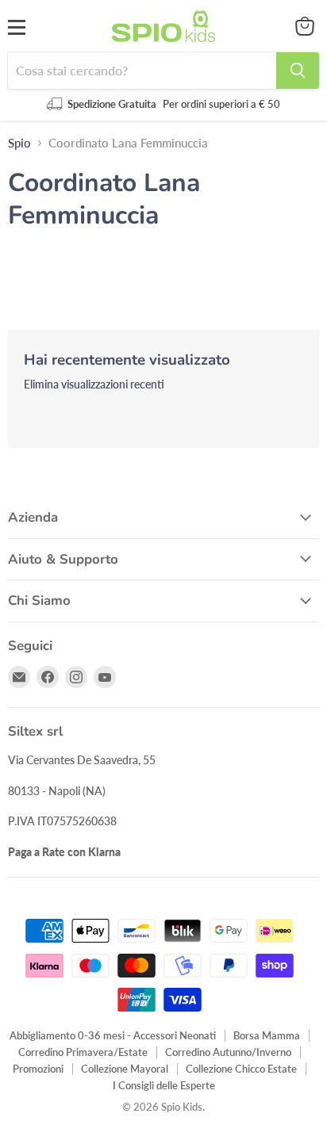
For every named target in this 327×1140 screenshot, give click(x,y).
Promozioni (38, 1068)
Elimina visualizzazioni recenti (94, 384)
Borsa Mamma (266, 1035)
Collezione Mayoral (124, 1068)
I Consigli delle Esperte (164, 1085)
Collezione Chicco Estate (241, 1068)
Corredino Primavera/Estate (83, 1052)
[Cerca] (297, 70)
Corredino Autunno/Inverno (228, 1052)
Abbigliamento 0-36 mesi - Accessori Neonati (113, 1035)
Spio (19, 143)
